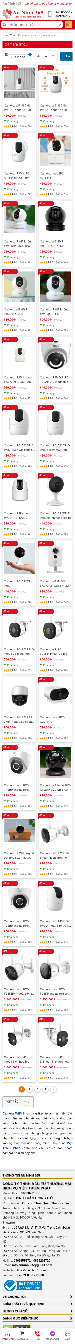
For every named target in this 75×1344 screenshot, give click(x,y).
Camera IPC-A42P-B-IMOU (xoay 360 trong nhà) (55, 924)
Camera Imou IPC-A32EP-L (52, 175)
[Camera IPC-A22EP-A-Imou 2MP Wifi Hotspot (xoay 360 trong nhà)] (19, 422)
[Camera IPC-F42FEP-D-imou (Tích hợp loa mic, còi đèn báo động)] (55, 1034)
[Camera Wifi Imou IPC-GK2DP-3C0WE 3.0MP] (55, 762)
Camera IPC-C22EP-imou (18, 583)
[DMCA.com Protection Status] (17, 1327)
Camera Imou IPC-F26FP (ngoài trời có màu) (54, 992)
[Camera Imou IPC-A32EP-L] (55, 151)
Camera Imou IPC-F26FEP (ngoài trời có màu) (19, 992)
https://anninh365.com (30, 1270)
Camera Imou (49, 35)
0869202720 (63, 16)
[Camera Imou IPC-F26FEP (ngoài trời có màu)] (19, 966)
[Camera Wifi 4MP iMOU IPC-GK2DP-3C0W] (55, 219)
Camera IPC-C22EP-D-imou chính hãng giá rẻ (55, 515)
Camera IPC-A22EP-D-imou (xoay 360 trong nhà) (55, 448)
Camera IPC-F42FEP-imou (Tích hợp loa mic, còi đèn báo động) (19, 1060)
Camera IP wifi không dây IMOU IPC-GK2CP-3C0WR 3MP (54, 312)
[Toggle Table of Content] (24, 1102)
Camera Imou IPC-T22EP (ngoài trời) (16, 923)
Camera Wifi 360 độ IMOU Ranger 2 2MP (18, 107)
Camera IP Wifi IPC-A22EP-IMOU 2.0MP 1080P (17, 176)
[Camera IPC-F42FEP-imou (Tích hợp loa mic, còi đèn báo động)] (19, 1034)
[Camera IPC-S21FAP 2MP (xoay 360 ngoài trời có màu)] (19, 694)
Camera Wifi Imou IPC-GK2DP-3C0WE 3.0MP (55, 787)
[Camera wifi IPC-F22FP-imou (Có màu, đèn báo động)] (55, 626)
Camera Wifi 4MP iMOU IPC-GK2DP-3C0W (52, 244)
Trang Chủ (8, 35)
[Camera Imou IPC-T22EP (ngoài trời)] (19, 898)
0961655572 (63, 12)
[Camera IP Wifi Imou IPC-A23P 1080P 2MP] (19, 355)
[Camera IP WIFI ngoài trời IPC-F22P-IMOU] (19, 830)
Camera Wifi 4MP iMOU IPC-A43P (16, 311)
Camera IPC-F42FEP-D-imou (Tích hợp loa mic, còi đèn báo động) (55, 1060)
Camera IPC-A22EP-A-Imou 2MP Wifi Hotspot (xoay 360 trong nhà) (19, 448)
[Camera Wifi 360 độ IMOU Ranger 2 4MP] (55, 83)
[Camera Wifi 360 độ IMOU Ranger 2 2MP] (19, 83)
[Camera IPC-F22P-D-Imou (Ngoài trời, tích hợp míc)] (55, 830)
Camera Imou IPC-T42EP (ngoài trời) (16, 787)
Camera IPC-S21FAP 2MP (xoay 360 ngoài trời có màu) (18, 720)
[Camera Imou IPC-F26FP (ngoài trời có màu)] (55, 966)
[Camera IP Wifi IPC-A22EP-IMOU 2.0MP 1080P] (19, 151)
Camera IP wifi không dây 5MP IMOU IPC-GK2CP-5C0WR (18, 244)
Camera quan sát (28, 35)
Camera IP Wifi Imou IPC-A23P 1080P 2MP (19, 379)
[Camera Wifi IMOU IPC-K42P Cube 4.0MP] (55, 558)
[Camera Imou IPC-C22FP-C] (55, 694)
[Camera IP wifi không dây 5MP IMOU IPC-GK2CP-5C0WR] (19, 219)
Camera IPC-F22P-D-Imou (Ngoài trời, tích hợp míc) (54, 856)
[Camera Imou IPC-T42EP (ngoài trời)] (19, 762)
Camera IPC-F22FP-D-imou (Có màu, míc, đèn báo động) (19, 652)
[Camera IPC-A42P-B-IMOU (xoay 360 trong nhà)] (55, 898)
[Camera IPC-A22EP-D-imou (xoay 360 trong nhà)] (55, 422)
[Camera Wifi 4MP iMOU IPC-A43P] (19, 287)
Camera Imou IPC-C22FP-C (52, 719)
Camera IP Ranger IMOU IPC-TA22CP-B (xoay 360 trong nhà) (18, 516)
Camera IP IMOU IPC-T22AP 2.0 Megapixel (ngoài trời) (55, 380)
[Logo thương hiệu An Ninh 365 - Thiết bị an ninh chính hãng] (22, 14)
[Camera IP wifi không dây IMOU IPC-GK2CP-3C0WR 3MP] (55, 287)
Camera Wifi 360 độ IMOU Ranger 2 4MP (54, 107)
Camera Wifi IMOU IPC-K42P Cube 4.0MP (55, 583)
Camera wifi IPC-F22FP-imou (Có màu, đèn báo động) (55, 652)
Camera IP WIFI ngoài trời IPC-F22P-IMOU (19, 855)
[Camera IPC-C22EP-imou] (19, 558)
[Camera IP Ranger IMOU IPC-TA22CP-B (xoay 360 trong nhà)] (19, 490)
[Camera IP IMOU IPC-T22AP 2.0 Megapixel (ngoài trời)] (55, 354)
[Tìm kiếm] (4, 24)
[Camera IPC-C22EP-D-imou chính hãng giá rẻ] (55, 490)
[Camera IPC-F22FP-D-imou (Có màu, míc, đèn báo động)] (19, 626)
